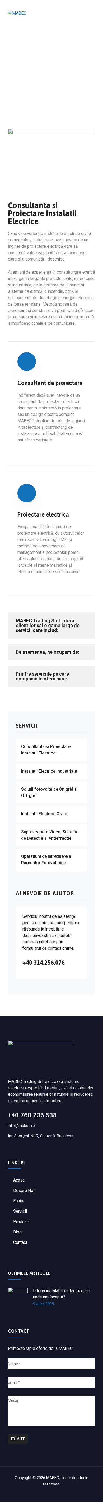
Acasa (19, 1180)
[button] (51, 625)
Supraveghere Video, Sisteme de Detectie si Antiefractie (49, 835)
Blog (17, 1232)
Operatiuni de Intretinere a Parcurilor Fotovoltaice (46, 859)
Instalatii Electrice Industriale (49, 771)
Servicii (20, 1211)
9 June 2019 (43, 1304)
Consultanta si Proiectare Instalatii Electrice (46, 750)
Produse (21, 1221)
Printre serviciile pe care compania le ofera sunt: (42, 676)
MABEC (52, 1477)
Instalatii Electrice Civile (44, 813)
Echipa (19, 1200)
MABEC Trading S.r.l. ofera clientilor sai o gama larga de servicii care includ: (47, 625)
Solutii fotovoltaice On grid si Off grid (49, 792)
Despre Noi (23, 1190)
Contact (20, 1242)
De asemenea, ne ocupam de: (47, 652)
